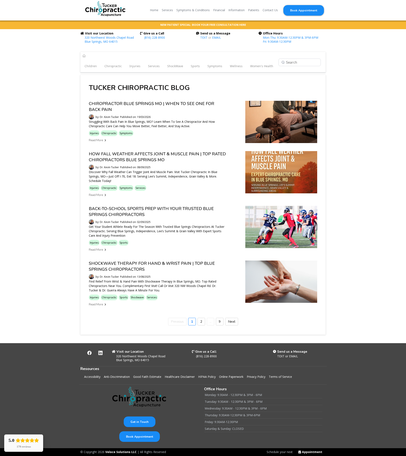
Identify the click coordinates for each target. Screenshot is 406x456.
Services (167, 10)
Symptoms (214, 66)
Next (231, 321)
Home (154, 10)
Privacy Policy (256, 377)
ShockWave (175, 66)
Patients (253, 10)
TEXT (204, 37)
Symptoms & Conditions (193, 10)
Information (236, 10)
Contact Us (270, 10)
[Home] (84, 56)
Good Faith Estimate (147, 377)
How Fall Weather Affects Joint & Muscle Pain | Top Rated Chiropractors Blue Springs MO (157, 157)
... (210, 321)
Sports (195, 66)
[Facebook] (89, 352)
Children (91, 66)
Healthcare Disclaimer (180, 377)
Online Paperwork (231, 377)
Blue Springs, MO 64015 (101, 42)
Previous (177, 321)
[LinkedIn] (100, 352)
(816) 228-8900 (154, 37)
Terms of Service (280, 377)
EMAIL (216, 37)
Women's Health (261, 66)
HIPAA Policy (207, 377)
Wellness (236, 66)
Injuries (134, 66)
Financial (219, 10)
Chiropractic (113, 66)
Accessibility (92, 377)
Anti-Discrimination (117, 377)
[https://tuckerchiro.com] (105, 10)
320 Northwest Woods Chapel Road (109, 37)
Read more (96, 140)
